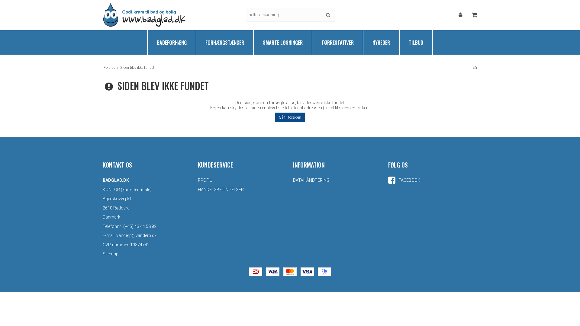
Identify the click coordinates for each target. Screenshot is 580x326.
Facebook (409, 180)
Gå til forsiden (290, 117)
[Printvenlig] (475, 68)
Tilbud (416, 42)
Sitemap (110, 253)
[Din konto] (460, 14)
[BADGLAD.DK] (145, 15)
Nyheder (381, 42)
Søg (328, 15)
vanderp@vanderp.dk (136, 235)
